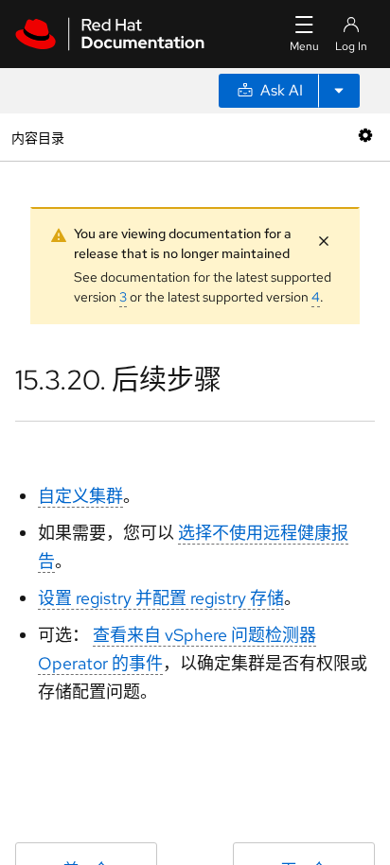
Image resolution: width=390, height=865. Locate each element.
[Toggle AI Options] (339, 91)
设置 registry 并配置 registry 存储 (161, 598)
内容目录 (37, 137)
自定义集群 (80, 496)
